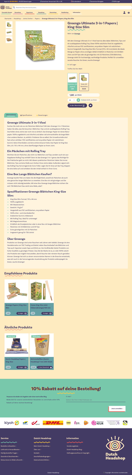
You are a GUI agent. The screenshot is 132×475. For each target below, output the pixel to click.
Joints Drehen (28, 18)
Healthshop (64, 12)
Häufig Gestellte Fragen (9, 453)
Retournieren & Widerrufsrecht (12, 460)
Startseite (8, 18)
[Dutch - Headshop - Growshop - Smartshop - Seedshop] (5, 7)
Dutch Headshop (53, 473)
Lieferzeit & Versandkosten (11, 449)
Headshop (41, 12)
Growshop (18, 12)
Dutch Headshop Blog (75, 449)
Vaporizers (29, 12)
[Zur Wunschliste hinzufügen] (90, 105)
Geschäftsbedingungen (42, 456)
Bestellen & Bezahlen (9, 446)
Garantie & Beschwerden (10, 456)
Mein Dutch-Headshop (42, 446)
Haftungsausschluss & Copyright (78, 453)
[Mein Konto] (124, 12)
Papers (37, 18)
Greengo (77, 34)
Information (76, 12)
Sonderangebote (73, 446)
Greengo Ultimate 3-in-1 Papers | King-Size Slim (58, 19)
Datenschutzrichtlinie (42, 460)
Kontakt (37, 453)
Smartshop (53, 12)
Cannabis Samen (7, 12)
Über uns (37, 449)
